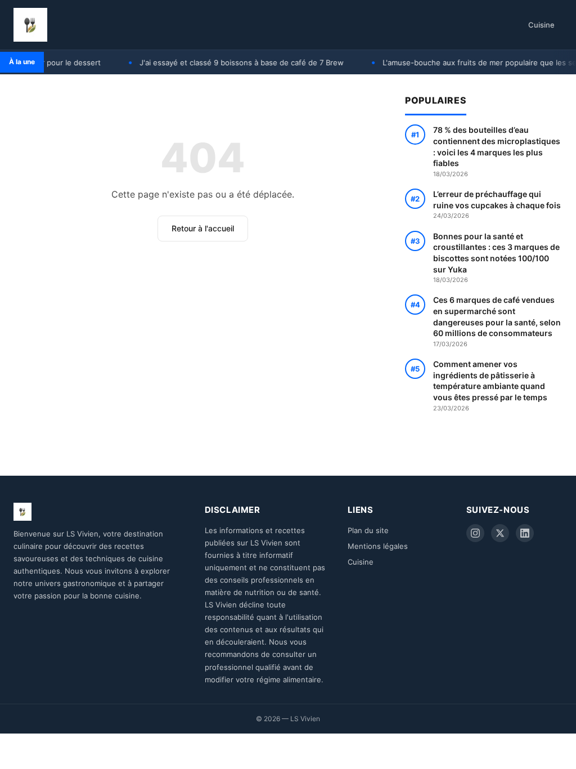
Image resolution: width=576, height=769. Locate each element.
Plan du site (368, 530)
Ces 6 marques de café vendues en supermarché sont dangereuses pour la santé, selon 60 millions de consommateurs (497, 321)
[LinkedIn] (525, 533)
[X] (500, 533)
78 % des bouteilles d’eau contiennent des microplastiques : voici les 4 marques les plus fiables (496, 151)
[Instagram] (475, 533)
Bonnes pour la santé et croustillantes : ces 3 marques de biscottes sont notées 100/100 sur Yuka (496, 257)
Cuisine (541, 24)
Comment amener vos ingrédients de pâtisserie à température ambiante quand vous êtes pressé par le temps (490, 385)
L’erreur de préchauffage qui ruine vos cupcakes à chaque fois (497, 204)
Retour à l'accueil (203, 228)
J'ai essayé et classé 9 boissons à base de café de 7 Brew (231, 62)
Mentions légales (378, 546)
